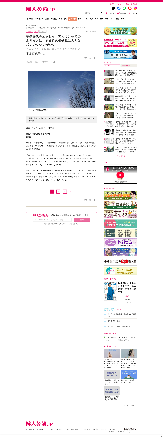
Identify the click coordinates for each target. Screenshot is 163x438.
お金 (65, 19)
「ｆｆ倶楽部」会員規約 (71, 429)
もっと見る (121, 156)
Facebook (94, 58)
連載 (122, 19)
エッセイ (43, 31)
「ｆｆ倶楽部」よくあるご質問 (89, 429)
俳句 (52, 62)
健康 (91, 19)
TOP (27, 26)
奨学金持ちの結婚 (114, 321)
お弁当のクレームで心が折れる (119, 326)
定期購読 (134, 4)
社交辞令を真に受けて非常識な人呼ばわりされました (122, 315)
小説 (117, 19)
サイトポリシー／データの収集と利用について (49, 429)
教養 (107, 19)
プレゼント (112, 13)
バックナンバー (127, 303)
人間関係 (72, 19)
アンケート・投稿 (123, 4)
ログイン (134, 13)
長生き (37, 62)
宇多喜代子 (45, 62)
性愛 (101, 19)
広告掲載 (112, 429)
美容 (96, 19)
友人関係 (29, 62)
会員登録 (123, 13)
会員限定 (30, 19)
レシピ (85, 19)
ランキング (39, 19)
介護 (60, 19)
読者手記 (54, 19)
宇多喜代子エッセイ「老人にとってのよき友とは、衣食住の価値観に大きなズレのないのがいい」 (56, 28)
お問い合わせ (104, 429)
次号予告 (127, 299)
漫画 (79, 19)
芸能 (47, 19)
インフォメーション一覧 (127, 405)
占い (112, 19)
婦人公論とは (30, 429)
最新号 (112, 4)
